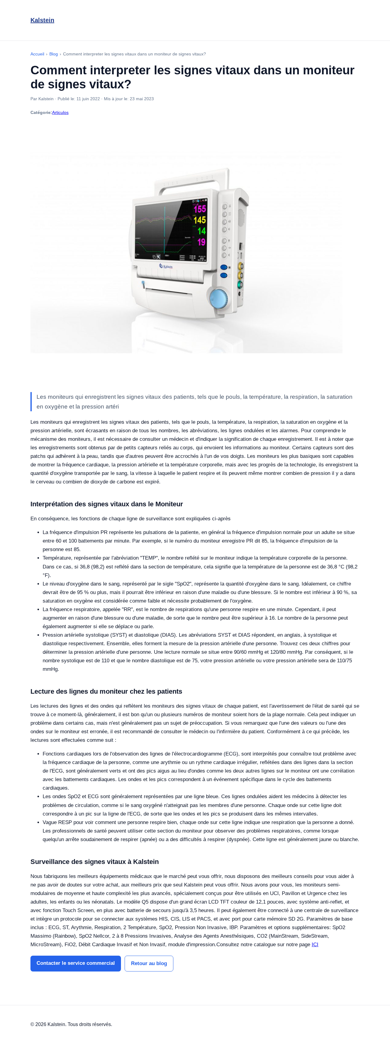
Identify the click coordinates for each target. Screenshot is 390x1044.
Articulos (60, 112)
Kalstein (42, 20)
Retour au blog (149, 963)
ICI (315, 944)
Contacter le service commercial (76, 963)
